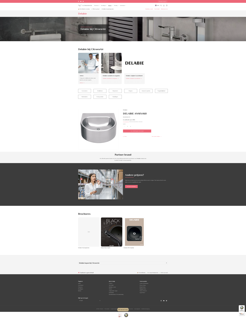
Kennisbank (111, 292)
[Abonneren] (99, 300)
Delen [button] (125, 136)
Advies (81, 82)
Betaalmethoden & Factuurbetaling (116, 294)
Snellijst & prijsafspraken (108, 9)
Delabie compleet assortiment (133, 78)
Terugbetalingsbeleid (114, 308)
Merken (79, 290)
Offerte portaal (96, 9)
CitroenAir (101, 308)
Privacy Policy (143, 285)
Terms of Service (143, 290)
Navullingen (80, 288)
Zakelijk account (149, 9)
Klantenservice (164, 9)
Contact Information (144, 283)
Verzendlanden (142, 272)
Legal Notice (142, 292)
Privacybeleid (107, 308)
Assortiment (80, 285)
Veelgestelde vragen (113, 290)
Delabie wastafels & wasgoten (110, 78)
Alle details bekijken (156, 136)
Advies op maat (164, 272)
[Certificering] (126, 315)
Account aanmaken (131, 186)
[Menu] (244, 306)
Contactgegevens (137, 308)
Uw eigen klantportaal (153, 272)
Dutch (158, 5)
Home (79, 283)
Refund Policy (143, 287)
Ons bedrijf (157, 9)
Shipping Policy (143, 288)
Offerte (110, 288)
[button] (96, 5)
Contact (110, 283)
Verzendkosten (126, 121)
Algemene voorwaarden (129, 308)
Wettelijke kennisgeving (145, 308)
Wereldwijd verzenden (85, 9)
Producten (80, 287)
